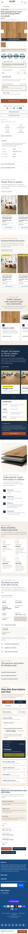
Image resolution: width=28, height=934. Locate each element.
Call (20, 705)
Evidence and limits (6, 336)
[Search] (22, 2)
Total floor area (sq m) (9, 722)
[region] (14, 326)
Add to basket (22, 931)
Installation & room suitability (8, 164)
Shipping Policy (22, 913)
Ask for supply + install (8, 852)
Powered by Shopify (14, 917)
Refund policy (14, 913)
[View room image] (3, 44)
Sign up (21, 885)
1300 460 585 (6, 893)
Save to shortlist (9, 227)
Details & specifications (6, 135)
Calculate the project (7, 595)
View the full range (6, 191)
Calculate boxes (6, 848)
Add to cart (14, 754)
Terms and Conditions (6, 913)
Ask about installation (14, 115)
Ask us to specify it (14, 433)
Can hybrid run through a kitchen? (9, 679)
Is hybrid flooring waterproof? (8, 672)
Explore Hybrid (5, 366)
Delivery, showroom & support (8, 167)
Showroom (8, 705)
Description (4, 140)
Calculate (20, 701)
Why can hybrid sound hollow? (9, 675)
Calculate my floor (6, 76)
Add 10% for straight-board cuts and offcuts (15, 731)
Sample (8, 701)
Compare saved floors (7, 250)
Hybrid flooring (6, 6)
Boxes (3, 72)
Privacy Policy (14, 914)
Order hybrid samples (14, 111)
